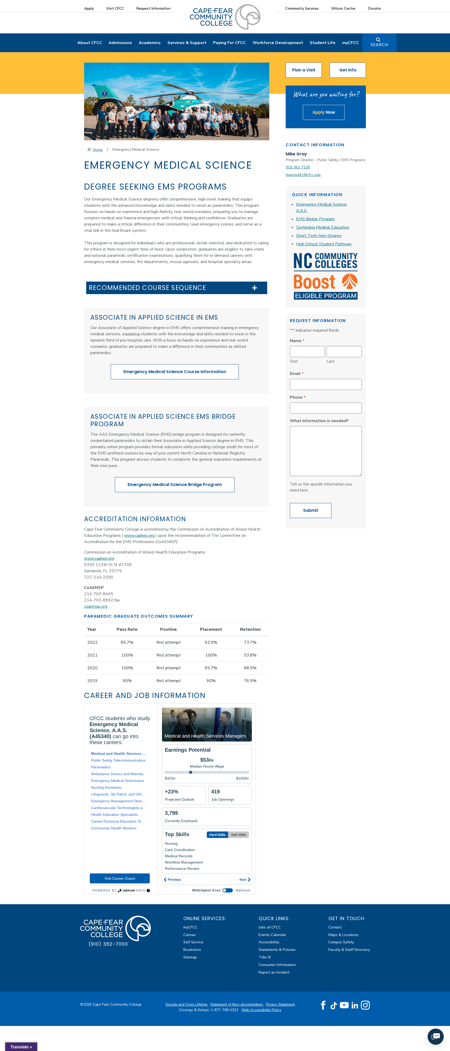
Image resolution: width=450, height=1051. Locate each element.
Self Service (193, 942)
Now (323, 112)
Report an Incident (274, 972)
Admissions (120, 43)
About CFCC (89, 43)
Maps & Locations (343, 934)
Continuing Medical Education (322, 227)
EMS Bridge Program (315, 219)
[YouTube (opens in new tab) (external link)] (344, 1005)
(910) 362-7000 (108, 944)
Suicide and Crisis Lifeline (187, 1004)
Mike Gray (296, 154)
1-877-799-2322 (225, 1009)
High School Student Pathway (324, 244)
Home (98, 149)
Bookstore (192, 949)
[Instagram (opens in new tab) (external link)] (365, 1005)
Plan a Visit (303, 70)
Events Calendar (272, 934)
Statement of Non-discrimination (237, 1004)
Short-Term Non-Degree (318, 236)
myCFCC (350, 43)
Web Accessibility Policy (261, 1009)
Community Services (302, 8)
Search (379, 45)
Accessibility (269, 942)
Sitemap (190, 957)
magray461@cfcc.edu (303, 174)
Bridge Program (175, 485)
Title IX (265, 957)
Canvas (189, 934)
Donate (374, 8)
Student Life (322, 43)
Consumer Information (277, 964)
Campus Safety (341, 942)
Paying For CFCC (229, 43)
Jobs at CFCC (270, 927)
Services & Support (187, 43)
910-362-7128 (298, 167)
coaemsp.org (95, 606)
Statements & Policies (277, 949)
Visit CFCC (115, 8)
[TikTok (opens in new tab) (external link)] (333, 1005)
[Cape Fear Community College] (225, 17)
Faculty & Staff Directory (349, 949)
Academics (150, 43)
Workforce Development (278, 43)
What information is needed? (319, 421)
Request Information (153, 8)
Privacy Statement (280, 1004)
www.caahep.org (139, 535)
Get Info (348, 70)
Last (331, 361)
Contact (335, 927)
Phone (297, 397)
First (294, 361)
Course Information (174, 372)
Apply (89, 8)
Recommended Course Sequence (147, 288)
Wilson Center (343, 8)
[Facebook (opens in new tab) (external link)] (323, 1005)
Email (296, 373)
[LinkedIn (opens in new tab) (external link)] (354, 1005)
